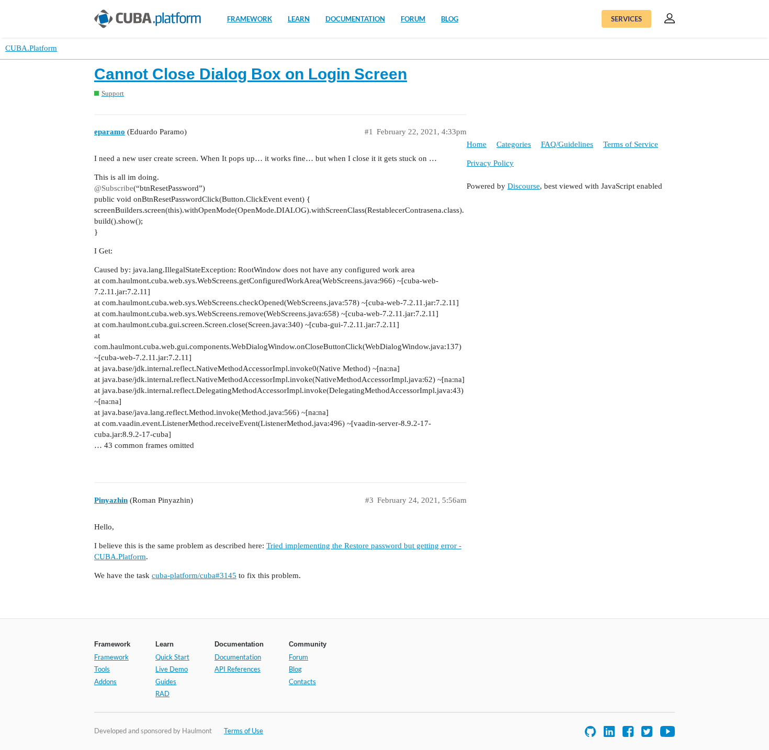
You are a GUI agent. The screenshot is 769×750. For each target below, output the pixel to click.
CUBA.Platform (31, 48)
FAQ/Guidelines (567, 144)
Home (477, 144)
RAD (162, 693)
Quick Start (172, 657)
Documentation (355, 18)
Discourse (523, 186)
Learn (299, 18)
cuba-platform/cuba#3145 (194, 575)
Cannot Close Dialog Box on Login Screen (250, 74)
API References (237, 669)
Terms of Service (630, 144)
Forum (413, 18)
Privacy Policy (490, 163)
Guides (165, 681)
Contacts (302, 681)
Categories (513, 144)
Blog (449, 18)
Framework (249, 18)
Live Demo (171, 669)
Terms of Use (243, 730)
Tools (102, 669)
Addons (105, 681)
